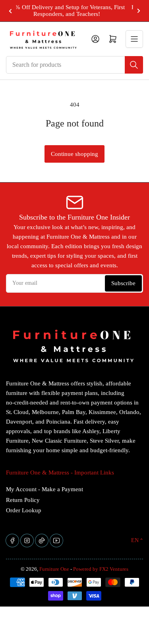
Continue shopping (74, 154)
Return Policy (23, 500)
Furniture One (54, 569)
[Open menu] (134, 39)
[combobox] (74, 65)
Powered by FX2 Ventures (100, 569)
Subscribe (123, 283)
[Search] (134, 64)
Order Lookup (23, 510)
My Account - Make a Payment (44, 489)
